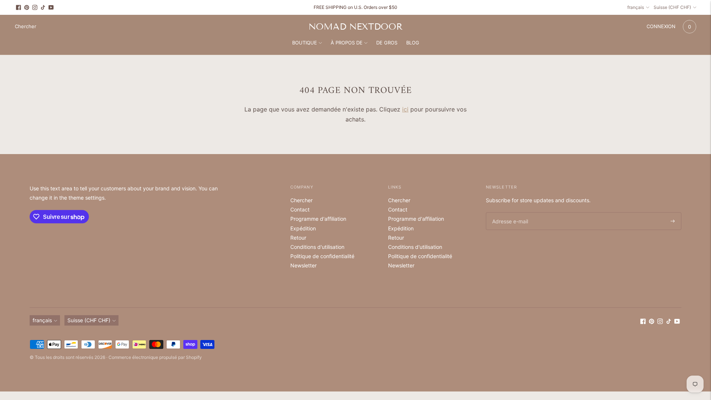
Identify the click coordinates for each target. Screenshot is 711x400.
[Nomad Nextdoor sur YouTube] (51, 7)
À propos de (347, 43)
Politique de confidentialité (322, 256)
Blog (412, 43)
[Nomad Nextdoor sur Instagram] (34, 7)
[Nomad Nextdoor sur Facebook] (18, 7)
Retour (298, 237)
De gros (386, 43)
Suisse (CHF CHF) (672, 7)
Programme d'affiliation (318, 219)
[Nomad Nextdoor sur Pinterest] (26, 7)
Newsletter (303, 265)
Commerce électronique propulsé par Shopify (155, 357)
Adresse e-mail (508, 212)
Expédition (303, 228)
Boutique (304, 43)
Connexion (661, 26)
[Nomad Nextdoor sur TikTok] (43, 7)
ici (405, 109)
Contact (300, 209)
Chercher (301, 200)
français (635, 7)
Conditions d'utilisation (317, 247)
